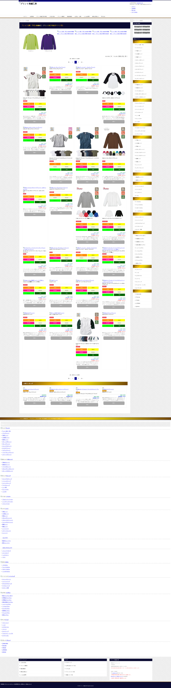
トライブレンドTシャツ (141, 75)
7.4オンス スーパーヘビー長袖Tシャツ (84, 218)
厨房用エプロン (139, 257)
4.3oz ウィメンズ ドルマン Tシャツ (84, 68)
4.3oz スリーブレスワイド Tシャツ (57, 189)
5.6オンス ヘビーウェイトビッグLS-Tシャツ (112, 218)
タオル (136, 198)
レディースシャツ (140, 167)
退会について (29, 684)
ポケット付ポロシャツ (140, 97)
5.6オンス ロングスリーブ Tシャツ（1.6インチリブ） (33, 191)
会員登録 (133, 8)
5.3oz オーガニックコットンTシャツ (31, 128)
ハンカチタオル (139, 210)
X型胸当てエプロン (140, 241)
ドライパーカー (139, 134)
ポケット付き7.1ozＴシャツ (55, 314)
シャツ (136, 137)
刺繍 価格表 (69, 16)
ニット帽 (138, 115)
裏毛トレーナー (139, 180)
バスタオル (138, 201)
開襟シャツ (138, 158)
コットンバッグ (139, 220)
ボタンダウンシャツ (140, 149)
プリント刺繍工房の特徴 (41, 16)
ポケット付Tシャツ (140, 60)
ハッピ (137, 272)
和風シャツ (138, 161)
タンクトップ (139, 281)
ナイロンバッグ (139, 226)
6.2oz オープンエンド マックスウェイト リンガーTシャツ (34, 98)
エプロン (137, 232)
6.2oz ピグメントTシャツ (107, 314)
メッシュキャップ (140, 106)
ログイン (133, 6)
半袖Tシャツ (138, 50)
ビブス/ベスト (139, 275)
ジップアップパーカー (140, 130)
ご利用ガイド (23, 684)
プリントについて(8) (70, 671)
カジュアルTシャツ (140, 66)
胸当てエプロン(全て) (140, 235)
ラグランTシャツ (139, 72)
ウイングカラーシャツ (140, 155)
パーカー (137, 124)
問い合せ (133, 10)
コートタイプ (139, 189)
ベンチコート (139, 192)
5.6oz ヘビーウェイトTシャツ (29, 392)
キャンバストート (140, 217)
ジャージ (138, 278)
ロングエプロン (139, 254)
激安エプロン (139, 263)
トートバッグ (137, 214)
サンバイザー (139, 118)
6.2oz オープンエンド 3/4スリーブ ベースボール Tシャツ (87, 344)
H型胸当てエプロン (140, 238)
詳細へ (34, 121)
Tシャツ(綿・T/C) (140, 44)
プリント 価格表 (61, 16)
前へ (69, 62)
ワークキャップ (139, 112)
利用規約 (2, 684)
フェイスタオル (139, 204)
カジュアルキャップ (140, 103)
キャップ (137, 100)
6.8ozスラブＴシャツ (27, 314)
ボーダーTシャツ (139, 69)
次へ (82, 62)
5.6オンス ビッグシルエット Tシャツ (57, 249)
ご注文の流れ (52, 16)
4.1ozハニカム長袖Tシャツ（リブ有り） (32, 281)
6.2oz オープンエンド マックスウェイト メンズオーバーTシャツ (113, 284)
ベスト (137, 195)
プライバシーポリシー (9, 684)
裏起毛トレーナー (140, 177)
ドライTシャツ (139, 47)
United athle (138, 294)
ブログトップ (69, 662)
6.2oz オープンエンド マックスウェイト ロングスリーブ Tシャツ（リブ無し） (113, 251)
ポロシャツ (137, 81)
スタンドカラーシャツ (140, 152)
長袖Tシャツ (138, 57)
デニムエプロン (139, 260)
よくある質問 (87, 16)
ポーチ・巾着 (139, 229)
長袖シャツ (138, 146)
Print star (138, 297)
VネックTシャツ (139, 63)
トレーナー (137, 174)
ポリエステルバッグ (140, 223)
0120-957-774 (140, 2)
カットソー (138, 170)
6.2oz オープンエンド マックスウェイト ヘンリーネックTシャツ (87, 159)
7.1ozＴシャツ (52, 281)
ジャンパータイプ (140, 186)
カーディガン (139, 287)
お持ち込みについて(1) (71, 665)
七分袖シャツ (139, 143)
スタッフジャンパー (139, 183)
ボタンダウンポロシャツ (141, 93)
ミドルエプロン (139, 250)
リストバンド (139, 269)
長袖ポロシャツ (139, 87)
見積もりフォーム (120, 676)
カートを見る (134, 12)
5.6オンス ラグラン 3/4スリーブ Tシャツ (111, 97)
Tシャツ (136, 41)
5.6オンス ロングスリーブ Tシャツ (109, 158)
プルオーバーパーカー (140, 127)
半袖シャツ (138, 140)
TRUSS (137, 300)
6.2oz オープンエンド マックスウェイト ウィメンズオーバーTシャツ (60, 159)
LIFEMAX (138, 303)
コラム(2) (68, 668)
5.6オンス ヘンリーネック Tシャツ (83, 281)
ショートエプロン (140, 247)
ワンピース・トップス (140, 284)
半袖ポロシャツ (139, 84)
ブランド (137, 291)
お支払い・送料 (78, 16)
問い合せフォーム (114, 676)
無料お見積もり (95, 16)
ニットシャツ (139, 164)
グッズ (136, 266)
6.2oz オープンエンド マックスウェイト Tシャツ (86, 393)
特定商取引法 (17, 684)
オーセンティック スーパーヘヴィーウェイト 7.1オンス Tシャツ (34, 251)
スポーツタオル (139, 207)
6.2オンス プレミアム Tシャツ (56, 68)
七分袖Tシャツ (139, 53)
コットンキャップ (140, 109)
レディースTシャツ (140, 78)
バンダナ (138, 121)
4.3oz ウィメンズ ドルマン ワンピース (84, 249)
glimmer (138, 306)
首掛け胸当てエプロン (140, 244)
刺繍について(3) (69, 674)
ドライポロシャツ (140, 90)
